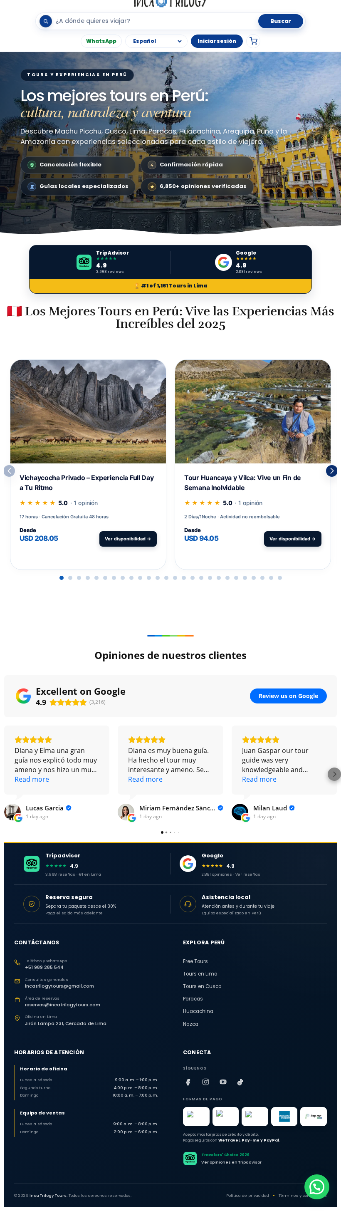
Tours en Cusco (202, 986)
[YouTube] (223, 1082)
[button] (332, 471)
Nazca (190, 1024)
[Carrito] (253, 41)
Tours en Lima (200, 974)
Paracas (193, 999)
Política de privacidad (247, 1195)
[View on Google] (12, 812)
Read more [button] (32, 779)
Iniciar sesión (217, 41)
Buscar (280, 21)
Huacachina (198, 1011)
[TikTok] (240, 1082)
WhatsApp (101, 41)
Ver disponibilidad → (128, 539)
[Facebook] (188, 1082)
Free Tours (195, 961)
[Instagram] (205, 1082)
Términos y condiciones (303, 1195)
